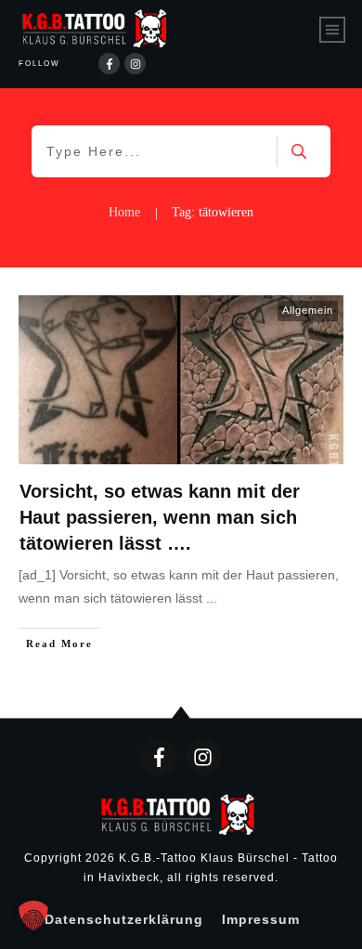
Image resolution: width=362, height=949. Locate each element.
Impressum (261, 919)
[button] (33, 915)
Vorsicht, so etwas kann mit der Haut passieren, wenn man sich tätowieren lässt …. (159, 517)
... (211, 598)
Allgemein (307, 310)
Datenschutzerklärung (124, 919)
